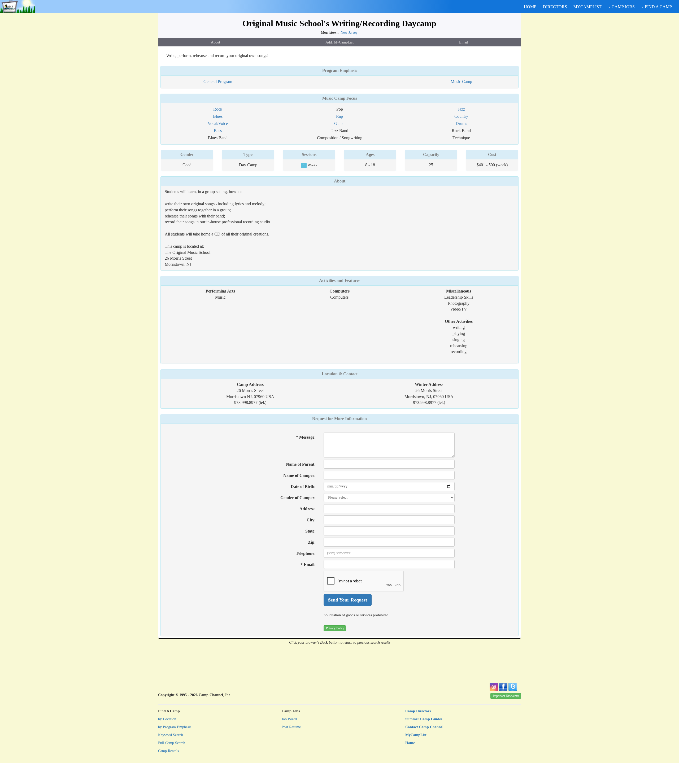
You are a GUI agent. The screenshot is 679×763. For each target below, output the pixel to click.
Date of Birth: (303, 486)
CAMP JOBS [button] (623, 7)
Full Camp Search (171, 743)
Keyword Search (170, 735)
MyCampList (415, 735)
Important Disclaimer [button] (506, 696)
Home (410, 743)
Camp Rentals (168, 751)
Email (463, 42)
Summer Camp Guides (423, 719)
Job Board (289, 719)
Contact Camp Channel (424, 727)
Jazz (461, 109)
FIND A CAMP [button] (658, 7)
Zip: (312, 542)
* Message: (306, 437)
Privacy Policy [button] (335, 628)
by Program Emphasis (174, 727)
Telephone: (306, 553)
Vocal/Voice (218, 123)
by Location (167, 719)
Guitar (339, 123)
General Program (217, 81)
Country (461, 116)
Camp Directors (418, 711)
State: (310, 531)
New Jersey (349, 32)
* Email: (308, 564)
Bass (218, 130)
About (215, 42)
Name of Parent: (301, 464)
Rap (339, 116)
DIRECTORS (555, 7)
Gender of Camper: (298, 497)
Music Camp (461, 81)
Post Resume (291, 727)
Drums (461, 123)
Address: (307, 509)
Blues (218, 116)
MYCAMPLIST (587, 7)
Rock (217, 109)
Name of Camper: (299, 475)
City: (311, 520)
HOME (530, 7)
